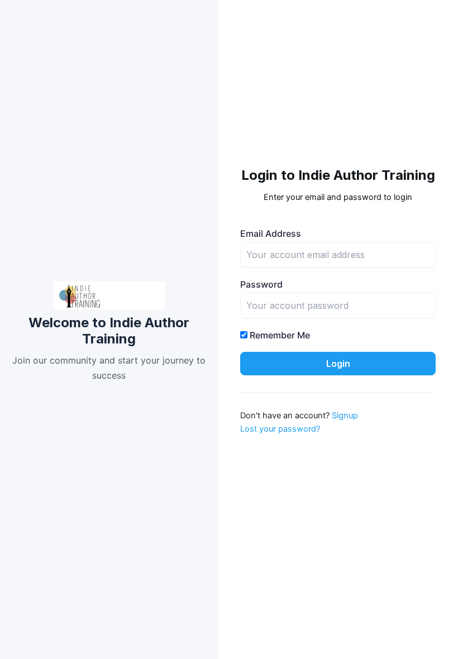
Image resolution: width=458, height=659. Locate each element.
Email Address (270, 233)
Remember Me (278, 335)
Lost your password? (280, 429)
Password (261, 284)
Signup (345, 415)
